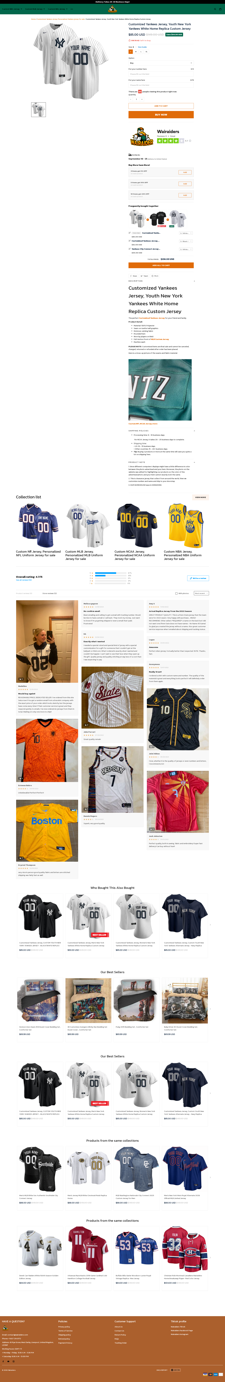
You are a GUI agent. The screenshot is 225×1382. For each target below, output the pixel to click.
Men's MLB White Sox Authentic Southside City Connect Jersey (38, 1197)
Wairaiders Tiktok (178, 1326)
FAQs (117, 1338)
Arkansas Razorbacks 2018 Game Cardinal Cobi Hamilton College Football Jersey (87, 1277)
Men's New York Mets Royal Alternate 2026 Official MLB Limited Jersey (182, 1197)
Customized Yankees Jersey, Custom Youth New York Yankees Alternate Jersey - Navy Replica (184, 944)
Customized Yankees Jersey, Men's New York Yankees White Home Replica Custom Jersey (86, 944)
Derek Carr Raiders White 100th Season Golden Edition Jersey (38, 1277)
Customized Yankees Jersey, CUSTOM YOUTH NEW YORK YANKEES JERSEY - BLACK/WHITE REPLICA (40, 944)
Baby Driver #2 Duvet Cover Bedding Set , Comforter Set (181, 1028)
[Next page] (210, 925)
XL (146, 51)
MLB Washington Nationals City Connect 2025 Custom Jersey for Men (135, 1197)
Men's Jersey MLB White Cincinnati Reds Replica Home (87, 1197)
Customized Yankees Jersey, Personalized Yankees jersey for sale (61, 19)
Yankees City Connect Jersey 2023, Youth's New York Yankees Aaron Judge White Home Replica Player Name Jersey (146, 249)
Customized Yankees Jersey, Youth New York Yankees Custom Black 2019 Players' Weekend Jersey (146, 241)
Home (33, 19)
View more (200, 497)
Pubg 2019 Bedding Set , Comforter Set (132, 1027)
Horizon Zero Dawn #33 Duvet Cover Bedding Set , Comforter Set (40, 1028)
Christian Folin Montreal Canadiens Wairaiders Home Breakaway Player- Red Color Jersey (183, 1277)
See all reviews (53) (24, 580)
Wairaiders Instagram (179, 1334)
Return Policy (120, 1334)
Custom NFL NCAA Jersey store (143, 423)
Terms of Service (65, 1330)
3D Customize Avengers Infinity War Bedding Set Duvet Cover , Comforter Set (87, 1028)
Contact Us (119, 1330)
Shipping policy (64, 1334)
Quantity (132, 94)
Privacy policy (64, 1326)
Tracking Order (121, 1343)
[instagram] (14, 1361)
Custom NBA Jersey (11, 9)
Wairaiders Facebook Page (182, 1330)
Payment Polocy (65, 1343)
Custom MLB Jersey (34, 9)
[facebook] (4, 1361)
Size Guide (142, 47)
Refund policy (64, 1338)
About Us (119, 1326)
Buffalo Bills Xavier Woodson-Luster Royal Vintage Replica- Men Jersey (133, 1277)
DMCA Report (162, 1370)
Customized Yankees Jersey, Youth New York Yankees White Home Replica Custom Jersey (151, 233)
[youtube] (9, 1361)
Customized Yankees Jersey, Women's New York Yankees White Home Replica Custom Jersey (135, 944)
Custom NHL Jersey (56, 9)
